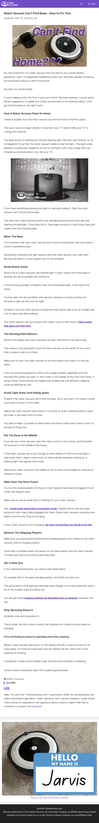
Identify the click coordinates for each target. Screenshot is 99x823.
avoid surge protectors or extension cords (33, 508)
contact (36, 706)
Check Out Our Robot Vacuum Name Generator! (49, 798)
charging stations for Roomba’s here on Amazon (51, 598)
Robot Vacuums (15, 679)
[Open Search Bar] (81, 4)
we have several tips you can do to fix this (68, 524)
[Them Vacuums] (10, 4)
